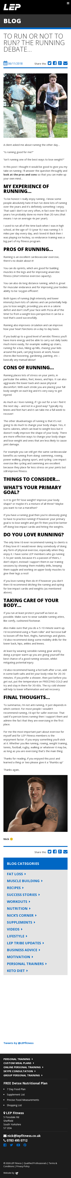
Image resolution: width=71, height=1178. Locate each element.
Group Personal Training (21, 1075)
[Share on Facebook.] (54, 63)
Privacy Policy (22, 1166)
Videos (13, 929)
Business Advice (22, 950)
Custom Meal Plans (17, 1063)
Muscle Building (23, 880)
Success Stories (22, 894)
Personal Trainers (25, 963)
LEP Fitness (12, 7)
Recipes (14, 887)
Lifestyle (15, 936)
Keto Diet (16, 970)
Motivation (18, 956)
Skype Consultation (18, 1071)
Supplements (19, 922)
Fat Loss (15, 874)
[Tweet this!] (49, 63)
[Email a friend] (65, 63)
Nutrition (17, 908)
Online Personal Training (22, 1067)
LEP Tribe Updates (24, 943)
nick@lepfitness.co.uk (24, 1136)
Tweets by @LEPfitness (18, 1043)
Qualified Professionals (35, 1163)
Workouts (17, 901)
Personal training (16, 1059)
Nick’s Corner (20, 915)
